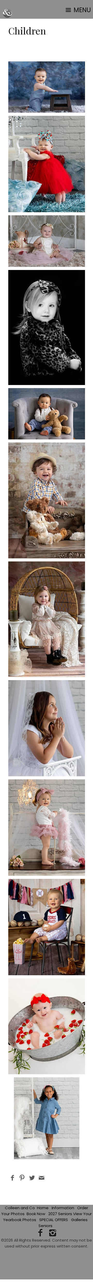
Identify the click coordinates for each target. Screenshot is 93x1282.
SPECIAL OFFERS (53, 1219)
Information (63, 1207)
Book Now (36, 1213)
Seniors (45, 1225)
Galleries (79, 1219)
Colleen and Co (20, 1207)
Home (43, 1207)
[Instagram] (53, 1232)
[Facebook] (40, 1232)
